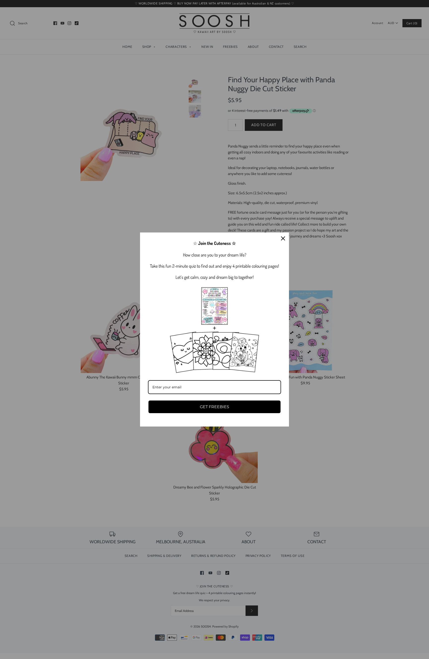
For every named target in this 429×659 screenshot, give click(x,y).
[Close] (283, 238)
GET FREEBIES (214, 406)
